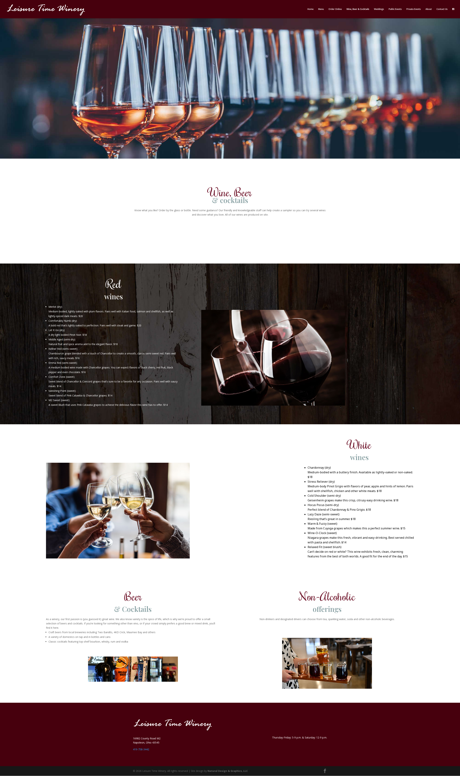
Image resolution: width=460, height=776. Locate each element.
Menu (321, 9)
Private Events (413, 9)
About (429, 9)
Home (310, 9)
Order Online (335, 9)
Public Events (395, 9)
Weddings (379, 9)
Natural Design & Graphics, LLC (228, 771)
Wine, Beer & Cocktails (357, 9)
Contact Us (442, 9)
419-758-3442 (141, 749)
